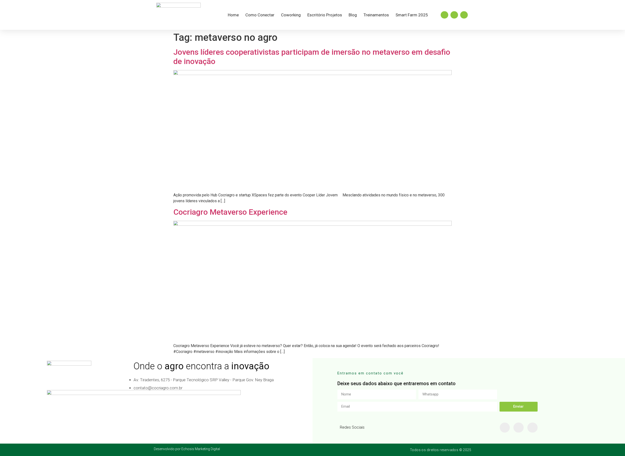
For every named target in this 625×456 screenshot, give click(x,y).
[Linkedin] (464, 15)
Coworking (291, 14)
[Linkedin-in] (518, 428)
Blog (353, 14)
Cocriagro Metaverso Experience (230, 212)
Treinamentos (376, 14)
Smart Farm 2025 (412, 14)
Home (233, 14)
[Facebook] (454, 15)
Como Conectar (259, 14)
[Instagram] (444, 15)
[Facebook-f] (505, 428)
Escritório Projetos (324, 14)
